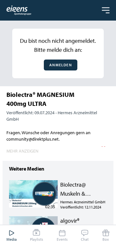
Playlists (36, 239)
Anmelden (60, 64)
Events (62, 239)
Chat (85, 239)
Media (11, 239)
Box (105, 239)
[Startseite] (18, 10)
